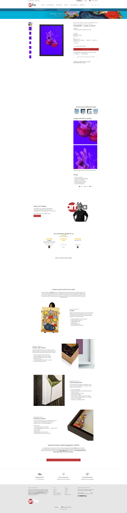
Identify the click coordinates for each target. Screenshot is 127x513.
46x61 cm (95, 40)
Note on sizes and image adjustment (86, 56)
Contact (66, 489)
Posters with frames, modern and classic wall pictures (87, 22)
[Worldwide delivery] (87, 474)
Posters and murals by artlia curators (83, 24)
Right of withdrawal (57, 493)
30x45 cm (82, 40)
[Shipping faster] (39, 474)
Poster (43, 5)
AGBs (66, 491)
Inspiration (82, 5)
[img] (63, 235)
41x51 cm (89, 40)
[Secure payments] (63, 474)
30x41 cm (76, 40)
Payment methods (57, 494)
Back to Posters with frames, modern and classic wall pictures (64, 459)
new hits (66, 5)
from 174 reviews (63, 236)
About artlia (37, 0)
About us (66, 488)
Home (74, 22)
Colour (75, 33)
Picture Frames (59, 5)
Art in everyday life (74, 5)
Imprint (66, 492)
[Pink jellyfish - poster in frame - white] (75, 103)
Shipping (80, 29)
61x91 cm (76, 43)
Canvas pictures (50, 5)
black (75, 35)
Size (74, 38)
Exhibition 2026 (31, 0)
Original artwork (41, 491)
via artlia (37, 215)
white (80, 35)
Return (54, 491)
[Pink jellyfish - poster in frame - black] (74, 103)
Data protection (68, 494)
